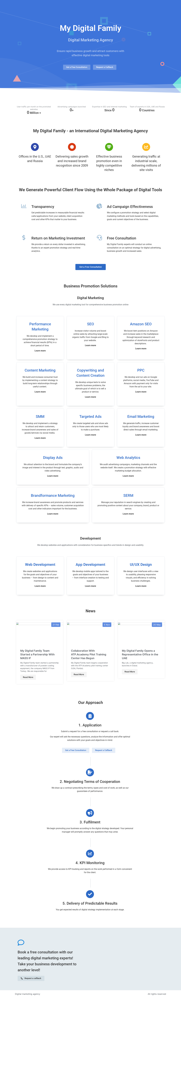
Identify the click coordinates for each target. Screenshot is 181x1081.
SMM (40, 416)
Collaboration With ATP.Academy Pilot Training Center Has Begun (88, 654)
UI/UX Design (141, 564)
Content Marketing (40, 370)
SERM (128, 495)
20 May (157, 624)
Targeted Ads (90, 416)
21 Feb (56, 624)
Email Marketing (140, 416)
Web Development (40, 564)
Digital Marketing (90, 298)
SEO (90, 324)
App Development (90, 564)
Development (90, 538)
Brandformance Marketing (53, 495)
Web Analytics (128, 457)
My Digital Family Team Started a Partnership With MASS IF (37, 654)
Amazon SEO (141, 324)
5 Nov (107, 624)
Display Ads (53, 457)
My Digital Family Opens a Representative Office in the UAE (140, 654)
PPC (140, 370)
